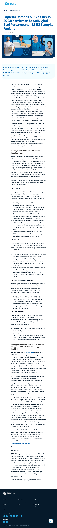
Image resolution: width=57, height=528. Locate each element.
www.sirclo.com (16, 482)
